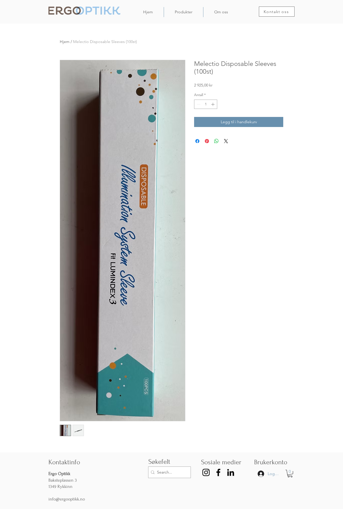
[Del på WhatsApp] (216, 141)
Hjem (65, 41)
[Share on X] (226, 141)
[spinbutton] (205, 104)
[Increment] (213, 104)
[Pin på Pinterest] (207, 141)
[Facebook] (218, 472)
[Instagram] (206, 472)
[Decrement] (198, 104)
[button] (290, 473)
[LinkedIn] (231, 472)
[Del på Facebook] (197, 141)
